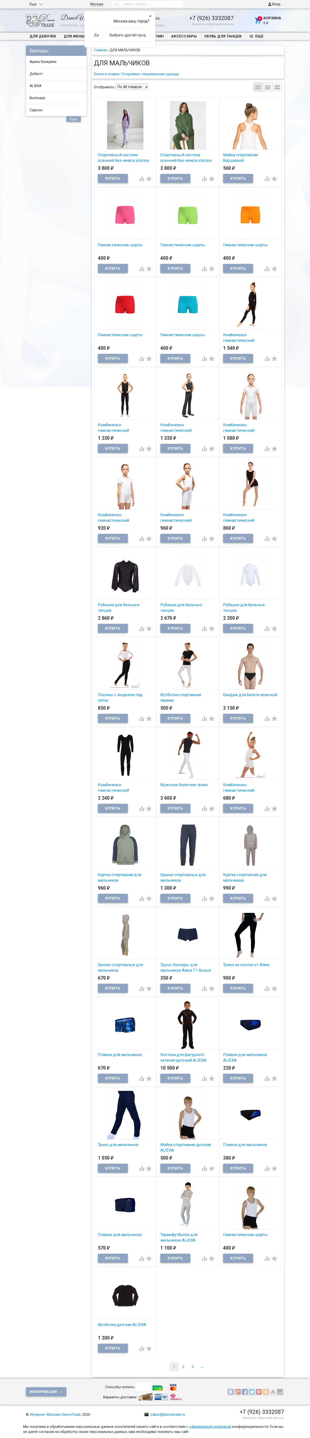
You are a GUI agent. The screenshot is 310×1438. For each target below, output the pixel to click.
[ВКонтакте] (231, 1392)
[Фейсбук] (245, 1392)
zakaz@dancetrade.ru (164, 1414)
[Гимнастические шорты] (125, 215)
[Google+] (238, 1392)
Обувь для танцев (222, 36)
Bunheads (37, 98)
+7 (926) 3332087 (211, 18)
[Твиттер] (252, 1392)
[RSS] (266, 1392)
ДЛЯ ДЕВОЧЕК (43, 36)
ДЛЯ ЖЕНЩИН (77, 36)
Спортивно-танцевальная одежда (150, 74)
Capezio (36, 110)
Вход (273, 4)
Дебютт (36, 74)
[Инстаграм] (280, 1392)
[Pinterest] (259, 1392)
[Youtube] (273, 1392)
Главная (100, 50)
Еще (33, 4)
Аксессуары (184, 36)
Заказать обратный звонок (213, 24)
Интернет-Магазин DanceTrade (55, 1414)
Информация (43, 1392)
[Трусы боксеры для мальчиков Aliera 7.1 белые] (187, 935)
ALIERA (35, 86)
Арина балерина (43, 62)
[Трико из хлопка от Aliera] (250, 935)
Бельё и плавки (106, 74)
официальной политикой (210, 1426)
